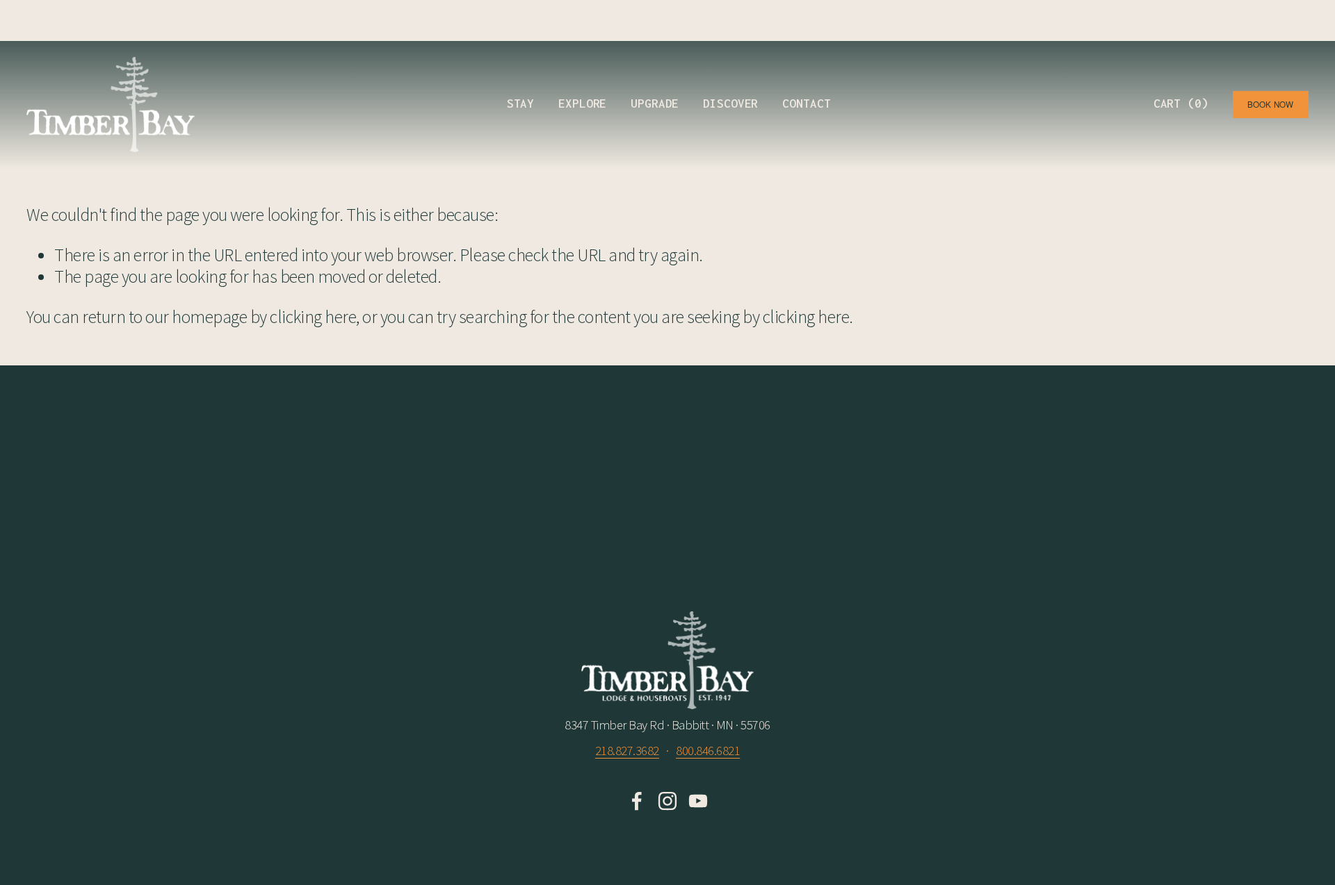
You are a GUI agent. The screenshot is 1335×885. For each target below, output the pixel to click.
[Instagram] (667, 801)
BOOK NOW (1270, 104)
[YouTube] (698, 801)
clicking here (313, 317)
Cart (1181, 103)
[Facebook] (637, 801)
